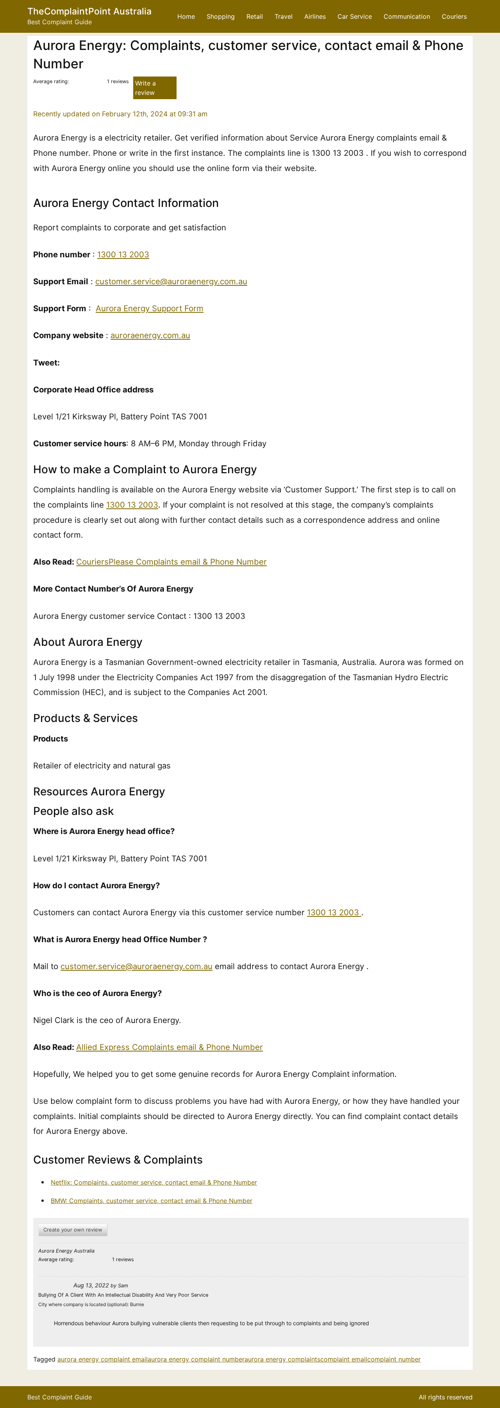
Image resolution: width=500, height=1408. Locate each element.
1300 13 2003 (123, 254)
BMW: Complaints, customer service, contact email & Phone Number (151, 1201)
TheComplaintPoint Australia (89, 11)
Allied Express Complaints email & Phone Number (169, 1047)
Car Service (355, 16)
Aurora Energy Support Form (150, 308)
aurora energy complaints (282, 1359)
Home (186, 16)
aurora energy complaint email (102, 1359)
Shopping (221, 16)
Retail (254, 16)
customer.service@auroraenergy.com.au (171, 281)
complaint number (394, 1359)
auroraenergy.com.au (150, 335)
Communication (407, 16)
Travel (284, 16)
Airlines (315, 16)
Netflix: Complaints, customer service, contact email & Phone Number (154, 1182)
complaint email (343, 1359)
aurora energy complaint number (196, 1359)
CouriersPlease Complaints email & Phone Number (171, 562)
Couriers (454, 16)
